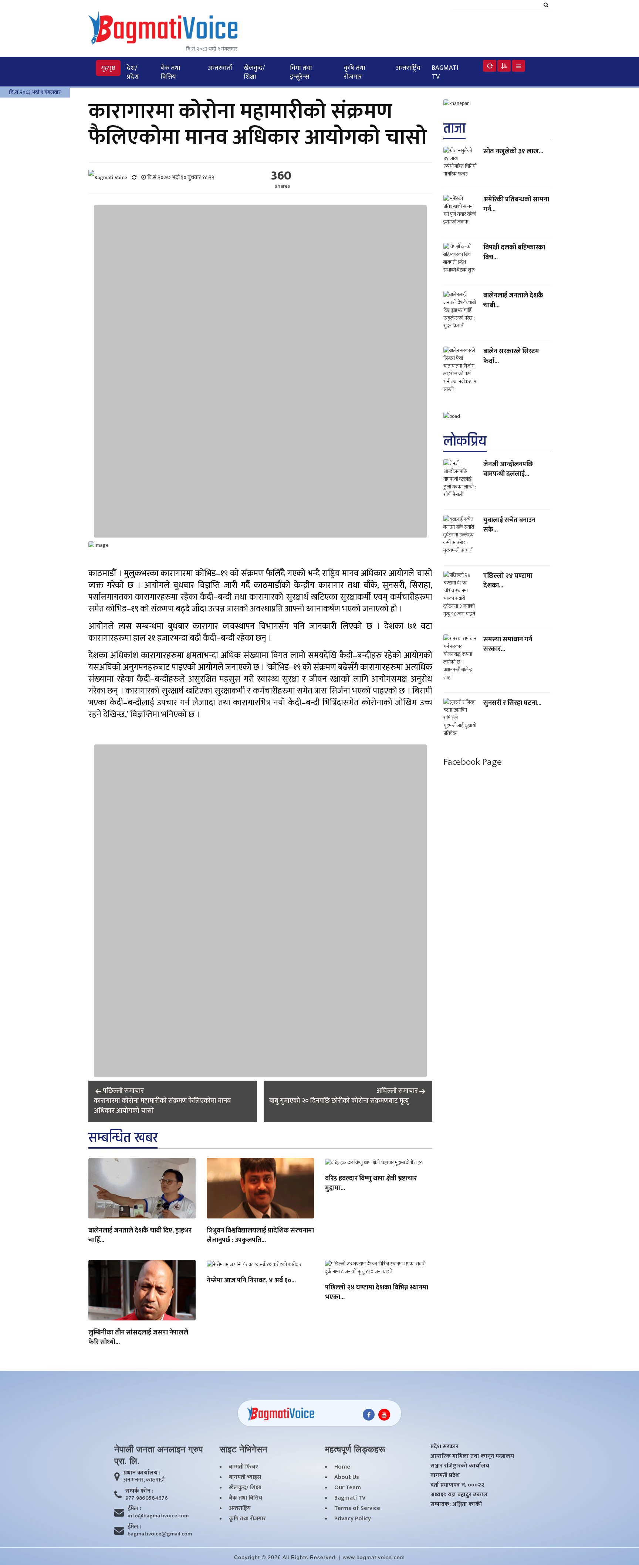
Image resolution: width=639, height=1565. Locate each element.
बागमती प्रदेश (445, 1476)
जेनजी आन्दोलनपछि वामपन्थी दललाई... (508, 468)
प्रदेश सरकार (444, 1447)
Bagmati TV (445, 72)
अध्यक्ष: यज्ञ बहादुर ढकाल (459, 1495)
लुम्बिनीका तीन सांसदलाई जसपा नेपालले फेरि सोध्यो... (138, 1338)
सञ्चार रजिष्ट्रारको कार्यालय (459, 1466)
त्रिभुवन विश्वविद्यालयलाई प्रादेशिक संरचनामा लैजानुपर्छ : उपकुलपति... (260, 1236)
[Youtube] (384, 1415)
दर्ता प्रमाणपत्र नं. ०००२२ (457, 1485)
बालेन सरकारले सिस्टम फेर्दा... (511, 356)
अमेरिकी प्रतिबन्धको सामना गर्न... (516, 204)
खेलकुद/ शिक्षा (254, 72)
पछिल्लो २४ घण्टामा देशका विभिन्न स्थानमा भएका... (376, 1293)
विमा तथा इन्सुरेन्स (301, 72)
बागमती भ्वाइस (245, 1477)
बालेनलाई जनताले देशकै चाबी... (513, 300)
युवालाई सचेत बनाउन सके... (509, 524)
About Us (346, 1477)
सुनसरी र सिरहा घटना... (512, 702)
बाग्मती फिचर (243, 1467)
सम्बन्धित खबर (123, 1137)
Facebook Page (472, 762)
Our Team (347, 1487)
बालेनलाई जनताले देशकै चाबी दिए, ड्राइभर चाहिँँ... (140, 1236)
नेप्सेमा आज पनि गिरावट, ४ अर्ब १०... (251, 1281)
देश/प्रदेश (133, 72)
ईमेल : (134, 1509)
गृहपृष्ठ (108, 68)
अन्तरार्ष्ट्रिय (408, 68)
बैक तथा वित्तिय (170, 72)
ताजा (454, 128)
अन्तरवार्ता (220, 68)
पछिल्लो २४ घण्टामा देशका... (507, 580)
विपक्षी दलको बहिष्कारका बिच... (514, 252)
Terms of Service (357, 1508)
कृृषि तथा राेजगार (354, 72)
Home (342, 1467)
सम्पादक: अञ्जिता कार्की (456, 1504)
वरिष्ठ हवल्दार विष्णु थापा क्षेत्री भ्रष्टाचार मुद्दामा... (371, 1184)
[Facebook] (368, 1415)
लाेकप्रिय (465, 441)
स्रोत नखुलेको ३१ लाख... (513, 151)
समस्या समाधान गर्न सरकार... (507, 644)
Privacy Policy (352, 1518)
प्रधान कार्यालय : (142, 1473)
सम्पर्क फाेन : (139, 1491)
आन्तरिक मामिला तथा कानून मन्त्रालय (472, 1456)
